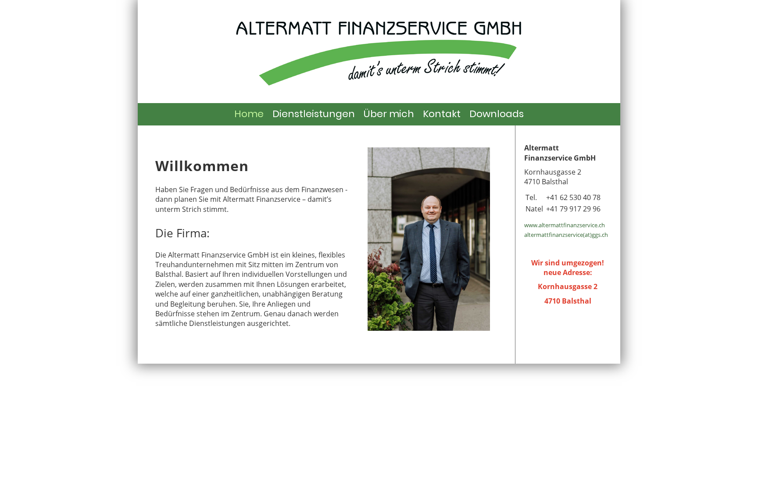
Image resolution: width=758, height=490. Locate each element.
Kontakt (442, 114)
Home (249, 114)
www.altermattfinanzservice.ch (564, 225)
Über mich (389, 114)
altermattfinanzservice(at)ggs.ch (566, 235)
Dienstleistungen (313, 114)
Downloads (496, 114)
